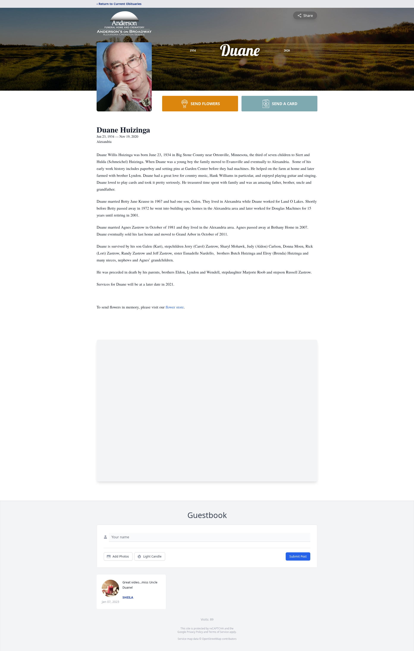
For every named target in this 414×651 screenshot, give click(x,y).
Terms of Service (219, 632)
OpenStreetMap (211, 639)
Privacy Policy (195, 632)
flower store (175, 307)
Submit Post (298, 556)
